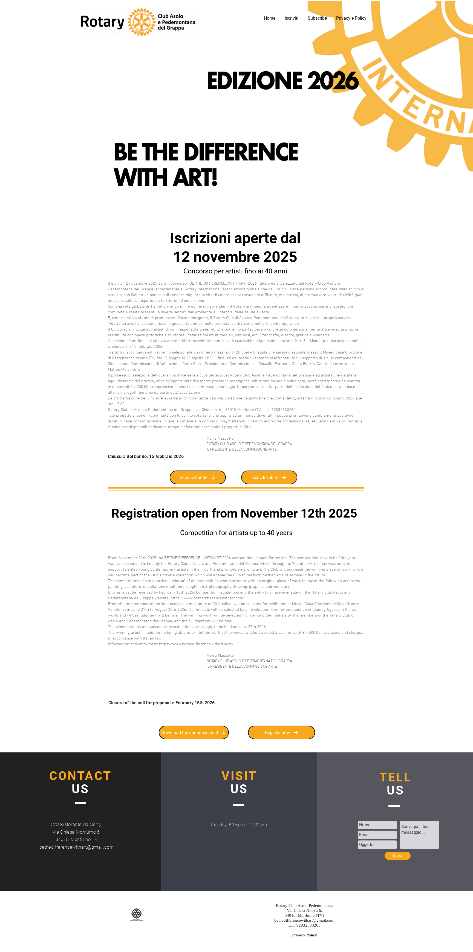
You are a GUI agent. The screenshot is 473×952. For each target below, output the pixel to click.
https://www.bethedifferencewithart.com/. (208, 598)
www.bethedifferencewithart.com (190, 340)
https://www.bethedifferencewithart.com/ (196, 644)
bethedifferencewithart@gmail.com (76, 847)
